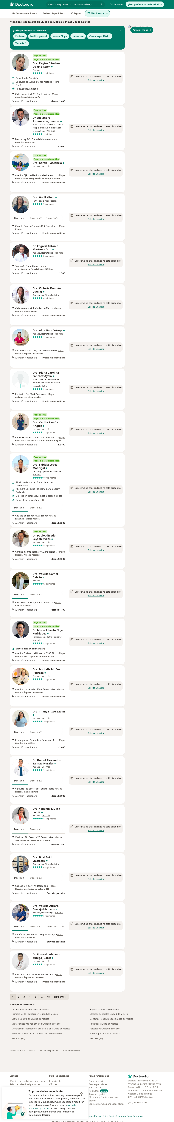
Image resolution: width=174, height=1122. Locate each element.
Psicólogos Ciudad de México (105, 1028)
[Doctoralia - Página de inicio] (27, 4)
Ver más (19, 43)
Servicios (31, 1050)
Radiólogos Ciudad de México (105, 1033)
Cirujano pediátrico (99, 36)
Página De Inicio (17, 1050)
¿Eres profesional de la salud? (144, 4)
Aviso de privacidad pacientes (25, 1084)
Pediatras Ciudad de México (104, 1023)
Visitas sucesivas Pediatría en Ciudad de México (36, 1023)
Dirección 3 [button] (52, 218)
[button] (120, 30)
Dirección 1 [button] (20, 218)
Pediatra (20, 36)
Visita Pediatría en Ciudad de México (30, 1018)
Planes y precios (97, 1081)
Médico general (38, 36)
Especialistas (55, 1081)
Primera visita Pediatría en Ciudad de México (35, 1013)
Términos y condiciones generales (27, 1081)
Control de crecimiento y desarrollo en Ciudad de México (41, 1028)
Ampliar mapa (140, 29)
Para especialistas (98, 1084)
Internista (78, 36)
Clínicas (53, 1084)
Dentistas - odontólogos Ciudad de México (111, 1018)
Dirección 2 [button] (36, 218)
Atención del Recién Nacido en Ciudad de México (37, 1033)
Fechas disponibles (53, 13)
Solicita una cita (96, 80)
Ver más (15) (18, 1038)
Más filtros (98, 13)
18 (48, 996)
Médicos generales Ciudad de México (109, 1013)
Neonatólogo (60, 36)
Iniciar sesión (117, 4)
